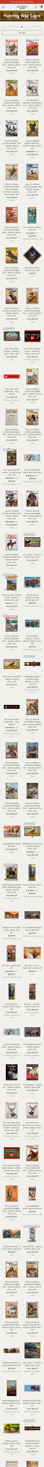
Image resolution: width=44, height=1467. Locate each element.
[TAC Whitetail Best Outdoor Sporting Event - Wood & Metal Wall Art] (11, 1110)
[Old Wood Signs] (22, 7)
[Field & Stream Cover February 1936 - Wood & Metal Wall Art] (32, 47)
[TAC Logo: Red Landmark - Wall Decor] (11, 376)
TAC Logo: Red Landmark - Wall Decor (11, 391)
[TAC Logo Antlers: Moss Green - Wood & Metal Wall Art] (11, 1153)
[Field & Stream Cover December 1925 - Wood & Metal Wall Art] (32, 376)
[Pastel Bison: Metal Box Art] (32, 872)
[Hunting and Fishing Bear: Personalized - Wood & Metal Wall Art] (11, 872)
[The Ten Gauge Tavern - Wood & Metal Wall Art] (11, 336)
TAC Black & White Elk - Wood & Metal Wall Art (11, 1087)
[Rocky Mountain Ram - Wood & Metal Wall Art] (11, 1032)
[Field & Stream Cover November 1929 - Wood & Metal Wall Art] (11, 214)
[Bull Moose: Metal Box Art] (32, 214)
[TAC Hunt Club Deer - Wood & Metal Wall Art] (11, 664)
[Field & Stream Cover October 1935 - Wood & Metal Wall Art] (11, 498)
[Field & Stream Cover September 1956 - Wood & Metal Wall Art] (32, 707)
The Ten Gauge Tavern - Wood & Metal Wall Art (12, 351)
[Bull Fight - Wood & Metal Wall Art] (32, 1350)
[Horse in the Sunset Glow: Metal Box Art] (11, 915)
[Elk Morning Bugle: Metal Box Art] (32, 915)
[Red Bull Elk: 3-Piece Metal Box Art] (32, 953)
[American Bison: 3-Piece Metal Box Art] (11, 1350)
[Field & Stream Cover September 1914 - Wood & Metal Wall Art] (11, 790)
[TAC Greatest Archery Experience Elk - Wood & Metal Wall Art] (32, 87)
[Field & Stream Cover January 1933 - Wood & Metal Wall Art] (11, 128)
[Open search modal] (36, 7)
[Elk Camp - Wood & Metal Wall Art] (32, 542)
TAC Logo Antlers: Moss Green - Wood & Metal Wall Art (11, 1168)
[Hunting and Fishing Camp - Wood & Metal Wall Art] (11, 582)
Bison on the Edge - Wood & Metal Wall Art (32, 1403)
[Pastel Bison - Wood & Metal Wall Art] (11, 991)
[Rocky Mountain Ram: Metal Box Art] (32, 457)
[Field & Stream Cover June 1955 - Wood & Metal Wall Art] (32, 128)
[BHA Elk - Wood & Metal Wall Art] (32, 991)
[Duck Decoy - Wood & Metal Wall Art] (32, 1234)
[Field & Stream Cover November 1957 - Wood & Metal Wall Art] (11, 255)
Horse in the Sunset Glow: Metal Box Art (11, 930)
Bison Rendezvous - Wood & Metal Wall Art (11, 1403)
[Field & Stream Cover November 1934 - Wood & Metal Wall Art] (32, 498)
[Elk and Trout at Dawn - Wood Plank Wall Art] (11, 457)
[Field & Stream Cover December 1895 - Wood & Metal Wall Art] (11, 417)
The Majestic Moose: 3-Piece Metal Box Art (32, 597)
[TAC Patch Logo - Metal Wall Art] (32, 255)
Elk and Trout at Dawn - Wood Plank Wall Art (11, 472)
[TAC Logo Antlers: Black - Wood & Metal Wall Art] (32, 336)
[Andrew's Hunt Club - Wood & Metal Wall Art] (32, 831)
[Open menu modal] (3, 7)
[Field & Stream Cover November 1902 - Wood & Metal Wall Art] (11, 1193)
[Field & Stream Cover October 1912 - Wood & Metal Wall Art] (11, 542)
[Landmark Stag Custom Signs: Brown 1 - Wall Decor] (32, 1428)
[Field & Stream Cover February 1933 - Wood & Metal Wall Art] (32, 1153)
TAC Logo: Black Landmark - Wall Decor (11, 722)
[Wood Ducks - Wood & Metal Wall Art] (11, 1428)
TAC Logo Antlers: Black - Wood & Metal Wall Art (32, 351)
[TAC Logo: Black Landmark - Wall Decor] (11, 707)
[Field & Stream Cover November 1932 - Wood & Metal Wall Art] (32, 417)
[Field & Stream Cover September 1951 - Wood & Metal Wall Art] (32, 750)
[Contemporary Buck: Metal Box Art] (32, 1193)
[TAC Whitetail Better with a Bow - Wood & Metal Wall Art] (32, 1110)
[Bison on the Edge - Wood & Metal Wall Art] (32, 1388)
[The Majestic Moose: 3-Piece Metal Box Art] (32, 582)
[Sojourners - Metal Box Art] (11, 831)
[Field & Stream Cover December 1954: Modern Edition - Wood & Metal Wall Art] (11, 171)
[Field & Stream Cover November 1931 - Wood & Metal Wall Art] (11, 1269)
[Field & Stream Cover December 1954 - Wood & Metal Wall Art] (11, 47)
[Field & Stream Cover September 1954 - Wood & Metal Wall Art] (11, 750)
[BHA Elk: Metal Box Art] (11, 953)
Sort (24, 32)
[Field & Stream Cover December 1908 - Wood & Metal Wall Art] (32, 790)
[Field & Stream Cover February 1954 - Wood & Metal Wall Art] (11, 623)
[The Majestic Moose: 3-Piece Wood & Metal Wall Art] (32, 623)
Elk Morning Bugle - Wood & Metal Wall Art (32, 1047)
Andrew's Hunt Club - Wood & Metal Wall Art (32, 846)
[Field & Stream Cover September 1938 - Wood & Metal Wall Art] (11, 87)
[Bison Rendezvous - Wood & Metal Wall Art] (11, 1388)
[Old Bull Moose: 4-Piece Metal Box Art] (11, 1234)
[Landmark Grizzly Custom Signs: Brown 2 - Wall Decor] (32, 664)
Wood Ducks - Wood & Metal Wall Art (11, 1443)
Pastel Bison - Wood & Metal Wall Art (11, 1006)
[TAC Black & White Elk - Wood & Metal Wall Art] (11, 1072)
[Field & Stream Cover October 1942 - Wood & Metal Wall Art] (11, 295)
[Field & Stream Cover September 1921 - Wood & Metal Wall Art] (32, 1269)
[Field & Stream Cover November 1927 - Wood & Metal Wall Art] (32, 295)
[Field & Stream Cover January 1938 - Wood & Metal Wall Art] (32, 171)
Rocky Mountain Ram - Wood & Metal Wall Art (11, 1047)
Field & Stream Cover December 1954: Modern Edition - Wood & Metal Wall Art (11, 189)
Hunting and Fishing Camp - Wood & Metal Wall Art (11, 597)
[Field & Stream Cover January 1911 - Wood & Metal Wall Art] (32, 1309)
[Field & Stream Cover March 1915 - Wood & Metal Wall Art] (11, 1309)
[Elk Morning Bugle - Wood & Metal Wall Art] (32, 1032)
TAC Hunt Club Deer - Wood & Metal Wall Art (11, 679)
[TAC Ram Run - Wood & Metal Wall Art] (32, 1072)
